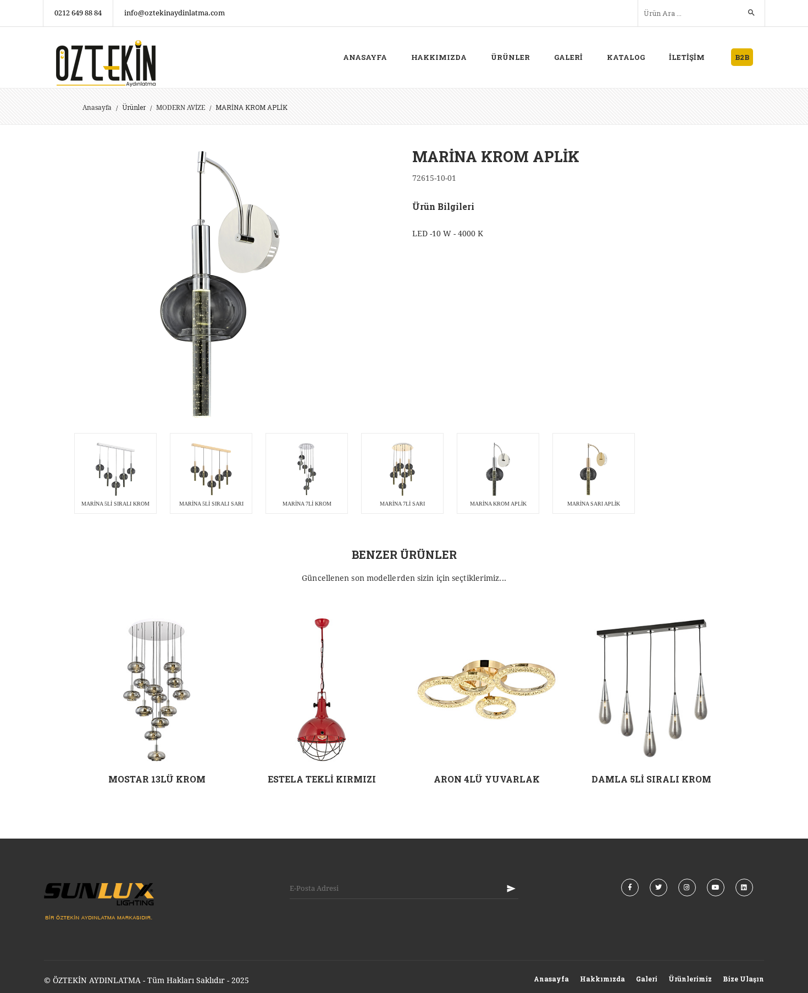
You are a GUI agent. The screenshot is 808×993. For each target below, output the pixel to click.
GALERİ (568, 57)
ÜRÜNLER (510, 57)
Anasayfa (97, 108)
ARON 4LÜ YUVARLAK (487, 779)
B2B (742, 57)
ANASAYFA (365, 57)
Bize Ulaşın (743, 978)
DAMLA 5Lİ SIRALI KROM (651, 779)
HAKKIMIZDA (439, 57)
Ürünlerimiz (690, 978)
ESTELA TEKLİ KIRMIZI (322, 779)
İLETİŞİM (687, 57)
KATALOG (626, 57)
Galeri (646, 978)
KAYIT (511, 889)
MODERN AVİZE (180, 108)
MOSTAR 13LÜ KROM (157, 779)
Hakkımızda (602, 978)
